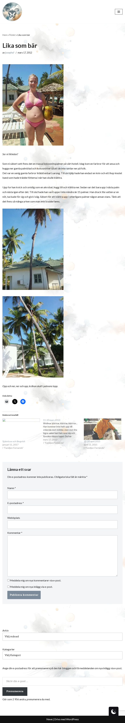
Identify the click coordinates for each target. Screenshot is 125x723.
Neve (49, 719)
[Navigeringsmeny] (119, 11)
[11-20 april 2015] (102, 429)
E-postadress (15, 502)
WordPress (72, 719)
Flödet (12, 34)
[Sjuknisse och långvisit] (21, 429)
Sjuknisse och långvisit (13, 441)
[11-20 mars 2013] (63, 431)
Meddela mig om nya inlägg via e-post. (31, 586)
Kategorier (8, 649)
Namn (11, 488)
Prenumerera (14, 691)
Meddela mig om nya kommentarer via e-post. (35, 580)
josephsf (9, 52)
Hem (4, 34)
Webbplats (13, 517)
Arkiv (5, 630)
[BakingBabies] (12, 11)
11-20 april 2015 (92, 441)
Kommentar (14, 532)
